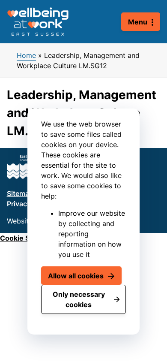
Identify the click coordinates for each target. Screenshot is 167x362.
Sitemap (20, 193)
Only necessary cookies (79, 299)
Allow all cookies (76, 276)
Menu (137, 22)
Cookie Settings (26, 238)
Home (26, 55)
